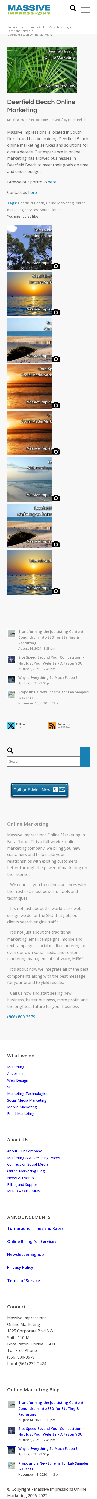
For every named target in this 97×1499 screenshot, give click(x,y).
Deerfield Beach (31, 203)
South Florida (51, 209)
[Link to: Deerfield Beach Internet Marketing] (33, 546)
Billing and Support (23, 1184)
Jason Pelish (77, 119)
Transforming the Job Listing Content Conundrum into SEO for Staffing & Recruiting (51, 637)
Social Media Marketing (26, 1100)
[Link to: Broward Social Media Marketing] (33, 454)
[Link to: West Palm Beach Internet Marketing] (33, 314)
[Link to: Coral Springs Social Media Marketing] (33, 407)
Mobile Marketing (22, 1106)
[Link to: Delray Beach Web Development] (33, 500)
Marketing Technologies (27, 1093)
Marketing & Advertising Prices (33, 1157)
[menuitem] (70, 10)
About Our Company (24, 1150)
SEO (49, 915)
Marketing (15, 1066)
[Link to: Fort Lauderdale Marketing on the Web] (33, 268)
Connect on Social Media (27, 1164)
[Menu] (83, 10)
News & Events (20, 1177)
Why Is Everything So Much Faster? (47, 677)
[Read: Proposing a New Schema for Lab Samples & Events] (11, 694)
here (52, 182)
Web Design (17, 1080)
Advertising (17, 1073)
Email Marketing (20, 1113)
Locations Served (47, 119)
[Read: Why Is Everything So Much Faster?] (11, 679)
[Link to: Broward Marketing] (33, 361)
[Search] (70, 10)
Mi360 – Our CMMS (23, 1191)
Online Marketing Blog (26, 1170)
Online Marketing (60, 203)
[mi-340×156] (40, 10)
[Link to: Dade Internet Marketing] (33, 593)
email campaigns (44, 939)
